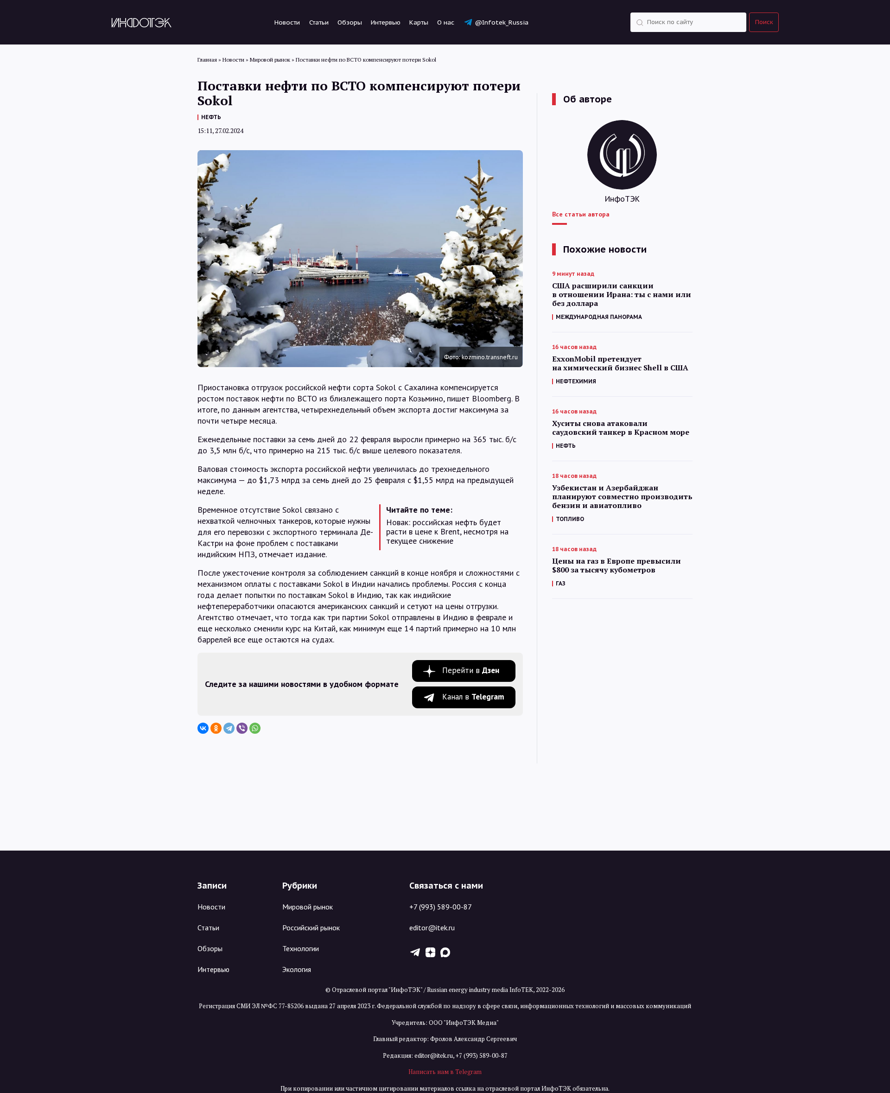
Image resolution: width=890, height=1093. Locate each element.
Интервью (385, 22)
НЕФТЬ (211, 117)
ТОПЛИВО (570, 518)
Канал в (473, 697)
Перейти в (470, 670)
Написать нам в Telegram (445, 1072)
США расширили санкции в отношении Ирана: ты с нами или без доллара (621, 294)
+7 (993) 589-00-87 (440, 906)
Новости (287, 22)
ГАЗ (561, 583)
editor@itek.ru (432, 927)
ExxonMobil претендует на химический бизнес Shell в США (620, 363)
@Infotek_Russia (501, 22)
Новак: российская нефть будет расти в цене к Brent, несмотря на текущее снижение (447, 532)
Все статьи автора (581, 214)
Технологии (300, 948)
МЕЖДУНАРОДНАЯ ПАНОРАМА (599, 316)
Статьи (319, 22)
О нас (445, 22)
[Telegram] (229, 728)
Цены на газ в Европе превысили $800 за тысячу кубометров (616, 565)
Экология (296, 969)
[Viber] (242, 728)
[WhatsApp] (255, 728)
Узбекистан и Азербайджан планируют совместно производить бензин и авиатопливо (622, 496)
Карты (418, 22)
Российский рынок (311, 927)
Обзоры (349, 22)
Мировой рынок (307, 906)
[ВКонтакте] (203, 728)
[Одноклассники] (216, 728)
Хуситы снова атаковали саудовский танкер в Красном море (620, 428)
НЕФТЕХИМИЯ (576, 381)
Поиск (764, 22)
